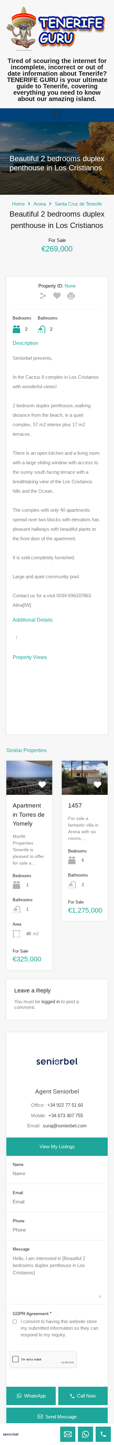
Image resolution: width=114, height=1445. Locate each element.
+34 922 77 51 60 (65, 1105)
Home (18, 203)
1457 (75, 805)
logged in (50, 1001)
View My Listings (57, 1146)
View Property (29, 788)
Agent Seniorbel (57, 1091)
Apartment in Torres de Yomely (29, 814)
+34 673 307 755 (65, 1115)
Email (18, 1192)
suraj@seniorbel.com (65, 1125)
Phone (18, 1221)
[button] (57, 113)
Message (21, 1249)
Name (18, 1164)
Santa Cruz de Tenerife (78, 203)
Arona (40, 203)
